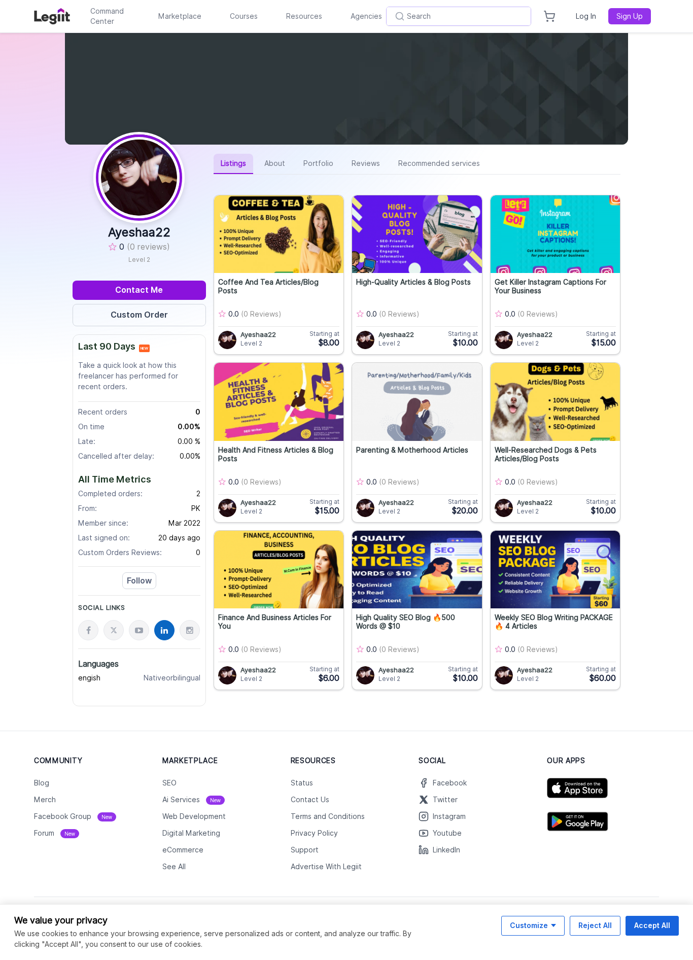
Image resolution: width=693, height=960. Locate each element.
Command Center (107, 16)
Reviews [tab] (366, 163)
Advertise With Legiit (326, 867)
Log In (586, 16)
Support (305, 850)
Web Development (194, 816)
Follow (139, 581)
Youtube (447, 833)
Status (302, 783)
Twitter (445, 800)
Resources (304, 16)
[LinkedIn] (164, 630)
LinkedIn (446, 850)
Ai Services (191, 800)
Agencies (366, 16)
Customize (529, 925)
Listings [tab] (233, 163)
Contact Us (310, 800)
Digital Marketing (191, 833)
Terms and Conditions (328, 816)
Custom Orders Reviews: (120, 552)
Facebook (450, 783)
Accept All (652, 925)
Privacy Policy (314, 833)
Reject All (595, 925)
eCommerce (182, 850)
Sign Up (629, 16)
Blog (41, 783)
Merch (45, 800)
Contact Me (139, 290)
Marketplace (179, 16)
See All (174, 867)
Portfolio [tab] (318, 163)
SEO (169, 783)
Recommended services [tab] (439, 163)
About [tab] (274, 163)
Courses (244, 16)
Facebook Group (73, 816)
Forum (54, 833)
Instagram (449, 816)
